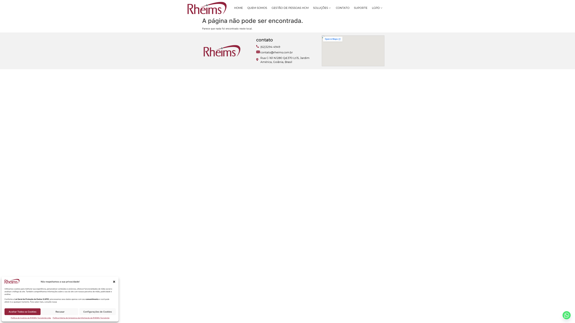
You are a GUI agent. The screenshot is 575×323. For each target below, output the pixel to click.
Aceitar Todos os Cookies (22, 311)
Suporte (360, 8)
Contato (342, 8)
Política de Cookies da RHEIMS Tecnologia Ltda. (31, 318)
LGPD (376, 8)
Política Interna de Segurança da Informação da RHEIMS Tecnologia (81, 318)
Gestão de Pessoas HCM (290, 8)
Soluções (320, 8)
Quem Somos (257, 8)
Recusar (60, 311)
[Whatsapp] (567, 315)
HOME (238, 8)
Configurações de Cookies (97, 311)
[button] (114, 281)
